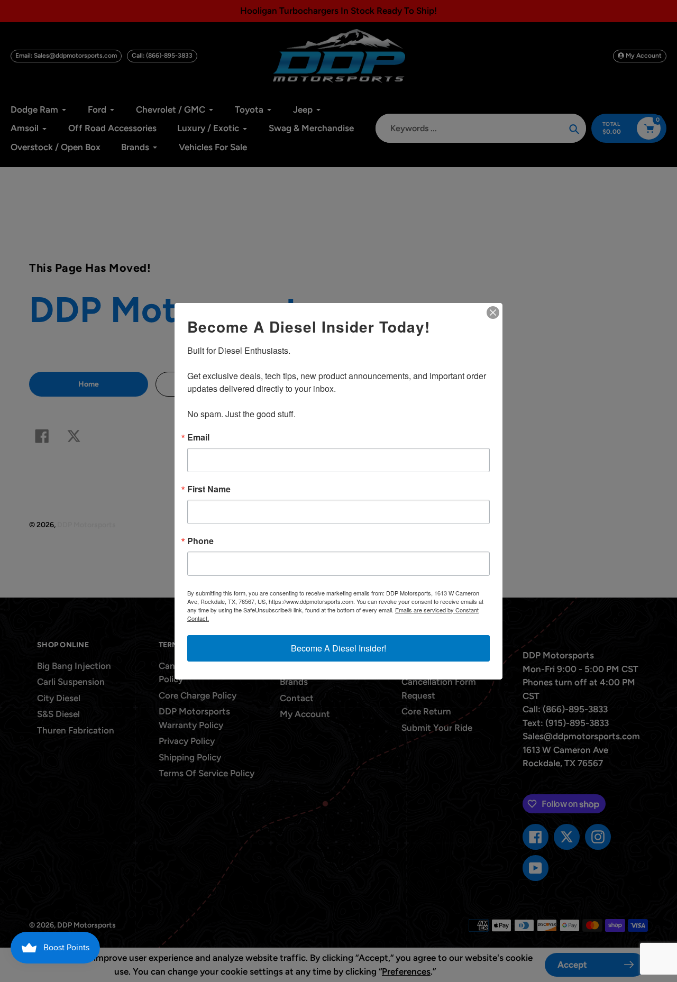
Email (198, 437)
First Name (209, 489)
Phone (200, 541)
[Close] (493, 312)
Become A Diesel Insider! (338, 648)
